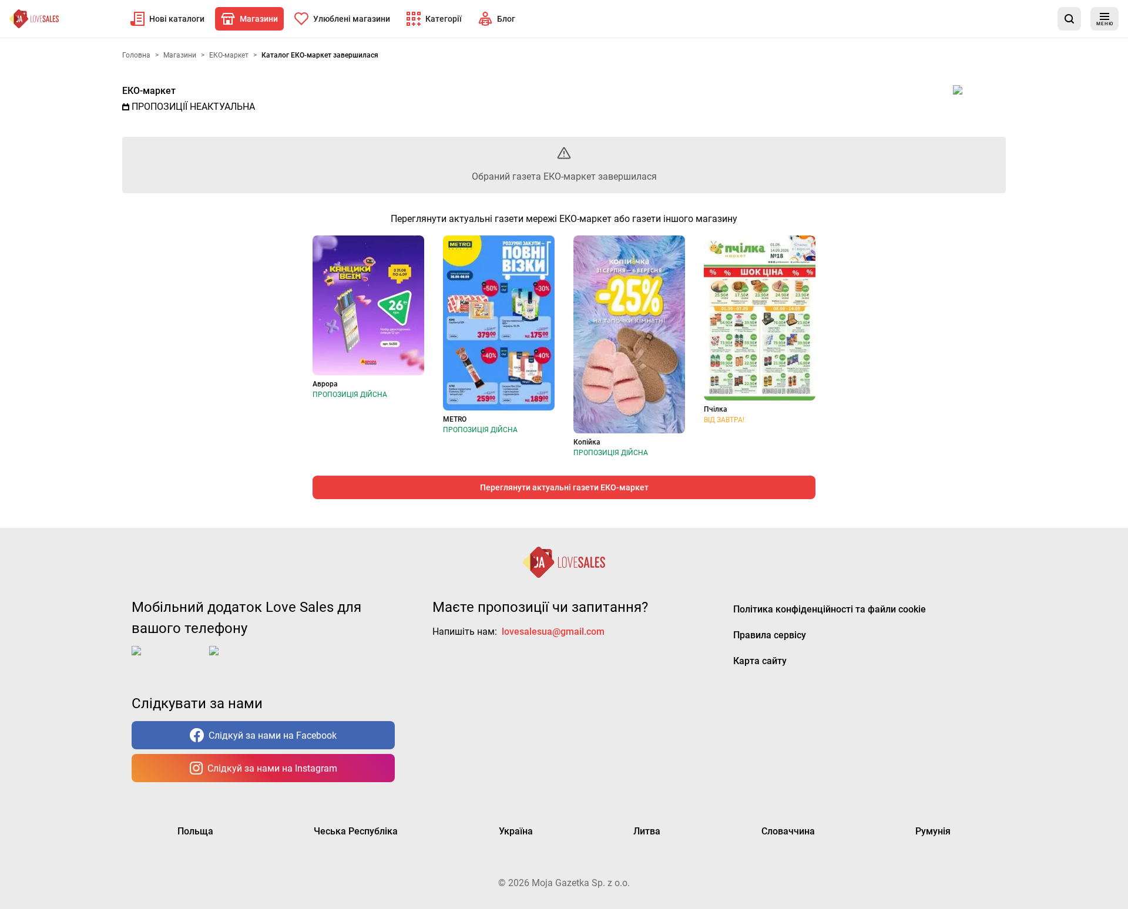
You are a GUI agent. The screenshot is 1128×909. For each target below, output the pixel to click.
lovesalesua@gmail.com (553, 631)
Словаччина (788, 831)
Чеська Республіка (356, 831)
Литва (646, 831)
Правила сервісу (769, 635)
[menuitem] (167, 19)
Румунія (933, 831)
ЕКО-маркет (149, 90)
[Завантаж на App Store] (168, 660)
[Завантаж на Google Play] (245, 660)
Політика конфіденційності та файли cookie (829, 609)
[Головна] (34, 19)
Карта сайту (760, 660)
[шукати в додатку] (1069, 19)
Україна (516, 831)
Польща (195, 831)
